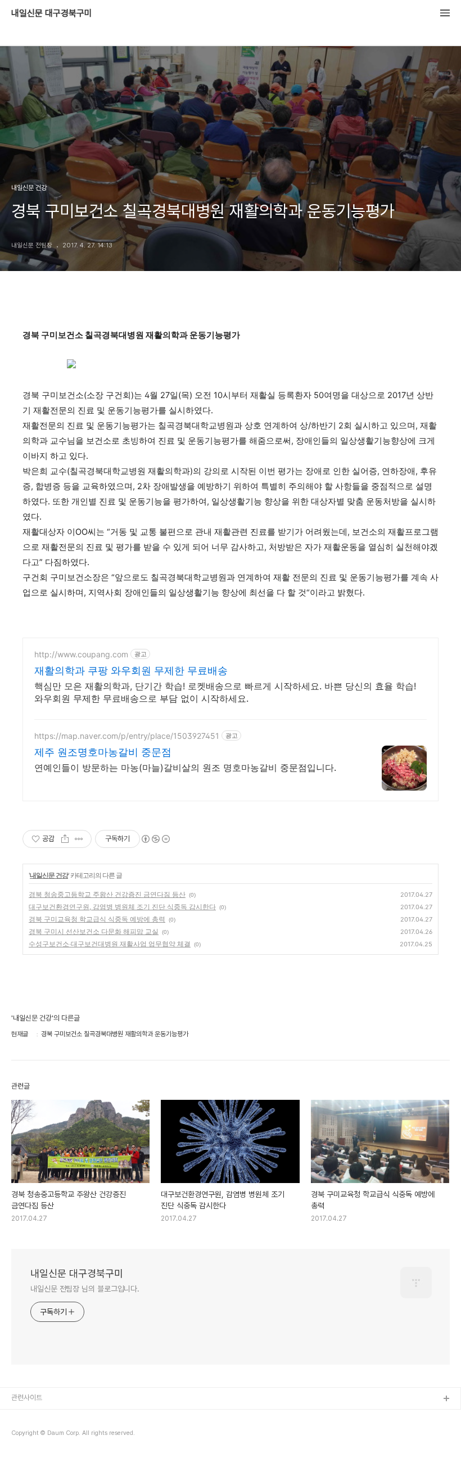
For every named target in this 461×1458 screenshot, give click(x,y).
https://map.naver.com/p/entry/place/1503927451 (126, 736)
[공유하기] (65, 838)
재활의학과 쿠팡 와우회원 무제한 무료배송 (131, 670)
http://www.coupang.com (81, 654)
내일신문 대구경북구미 (51, 13)
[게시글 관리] (79, 838)
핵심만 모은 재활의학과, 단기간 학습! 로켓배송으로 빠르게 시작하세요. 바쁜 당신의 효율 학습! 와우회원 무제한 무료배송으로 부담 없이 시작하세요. (225, 692)
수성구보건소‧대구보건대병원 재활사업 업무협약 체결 (110, 944)
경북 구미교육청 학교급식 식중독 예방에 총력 (97, 919)
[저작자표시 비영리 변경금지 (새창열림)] (155, 838)
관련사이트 (26, 1397)
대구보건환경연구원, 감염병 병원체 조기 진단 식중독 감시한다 (122, 906)
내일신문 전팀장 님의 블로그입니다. (84, 1288)
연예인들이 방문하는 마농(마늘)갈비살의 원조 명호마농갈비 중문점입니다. (185, 767)
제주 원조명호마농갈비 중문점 (102, 752)
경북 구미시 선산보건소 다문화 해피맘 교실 (94, 931)
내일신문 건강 (49, 875)
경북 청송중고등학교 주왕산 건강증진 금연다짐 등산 (107, 894)
